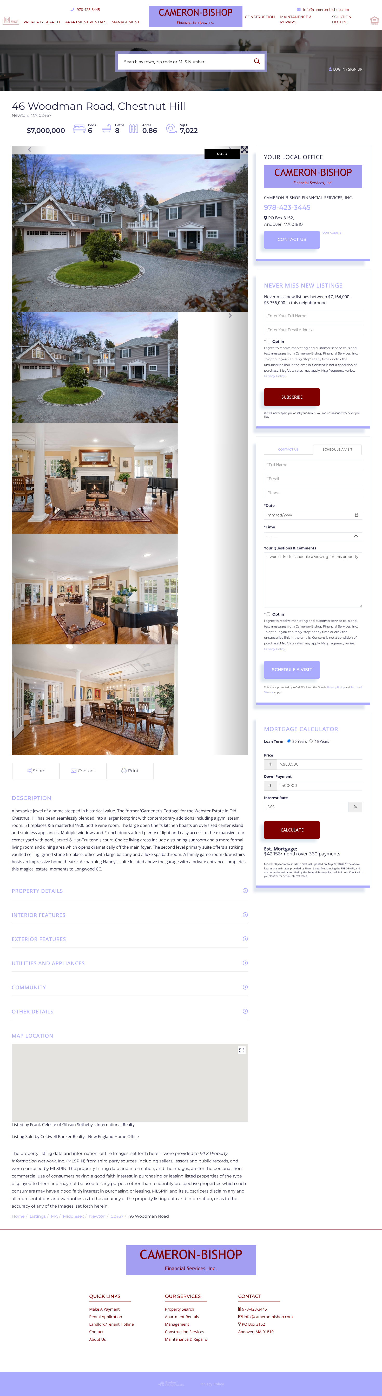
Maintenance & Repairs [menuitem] (186, 1339)
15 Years (322, 741)
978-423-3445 (88, 9)
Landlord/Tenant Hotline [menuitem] (111, 1324)
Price (268, 755)
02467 (117, 1216)
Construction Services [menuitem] (184, 1331)
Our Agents (331, 232)
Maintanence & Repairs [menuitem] (296, 19)
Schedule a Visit (337, 450)
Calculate (292, 830)
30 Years (299, 741)
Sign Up (355, 69)
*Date (269, 505)
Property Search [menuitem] (41, 22)
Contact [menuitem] (96, 1331)
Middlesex (73, 1216)
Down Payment (278, 776)
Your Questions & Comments (290, 548)
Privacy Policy (274, 376)
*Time (269, 527)
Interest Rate (276, 797)
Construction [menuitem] (260, 17)
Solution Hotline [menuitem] (342, 19)
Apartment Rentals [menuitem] (86, 22)
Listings (38, 1216)
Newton (97, 1216)
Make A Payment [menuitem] (104, 1309)
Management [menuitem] (126, 22)
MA (54, 1216)
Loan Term (273, 741)
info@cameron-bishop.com (326, 9)
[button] (258, 61)
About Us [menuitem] (97, 1339)
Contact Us (292, 239)
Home (18, 1216)
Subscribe (291, 397)
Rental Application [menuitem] (105, 1316)
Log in (339, 69)
